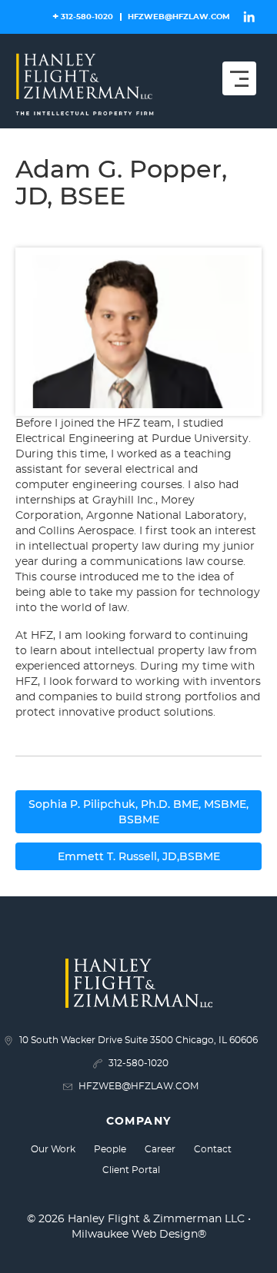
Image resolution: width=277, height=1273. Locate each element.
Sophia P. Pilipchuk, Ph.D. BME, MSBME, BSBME (138, 811)
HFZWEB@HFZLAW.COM (179, 17)
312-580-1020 (87, 17)
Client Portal (131, 1170)
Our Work (53, 1149)
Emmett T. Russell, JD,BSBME (139, 856)
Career (160, 1149)
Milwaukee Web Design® (139, 1234)
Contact (213, 1149)
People (110, 1149)
